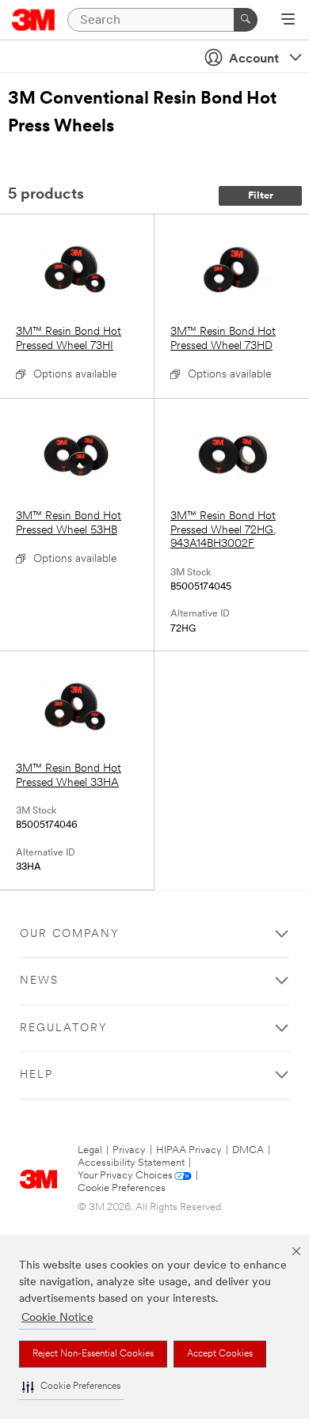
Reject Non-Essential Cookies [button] (93, 1354)
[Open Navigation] (288, 20)
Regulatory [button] (64, 1028)
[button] (71, 1387)
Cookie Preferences (122, 1188)
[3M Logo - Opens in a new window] (33, 20)
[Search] (246, 20)
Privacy (129, 1150)
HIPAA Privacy (189, 1150)
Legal (90, 1150)
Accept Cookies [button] (220, 1354)
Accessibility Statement (131, 1163)
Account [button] (254, 59)
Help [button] (36, 1075)
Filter (260, 196)
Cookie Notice (57, 1318)
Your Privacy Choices (125, 1175)
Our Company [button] (70, 934)
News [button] (39, 981)
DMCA (248, 1150)
